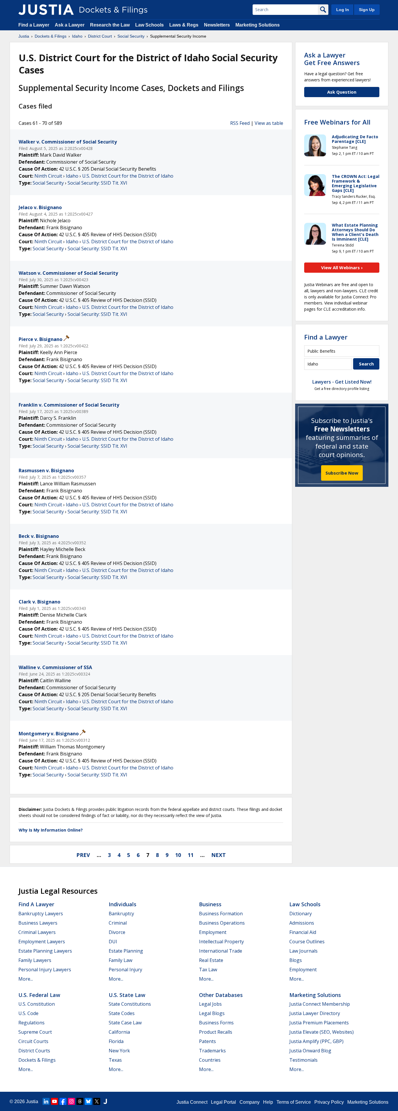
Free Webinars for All (337, 122)
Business (210, 904)
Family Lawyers (34, 960)
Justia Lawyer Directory (314, 1013)
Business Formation (221, 913)
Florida (116, 1041)
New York (119, 1050)
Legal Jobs (210, 1004)
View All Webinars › (342, 267)
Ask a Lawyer (70, 24)
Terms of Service (294, 1102)
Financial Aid (302, 932)
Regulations (31, 1022)
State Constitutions (130, 1004)
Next (218, 854)
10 (178, 854)
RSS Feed (240, 123)
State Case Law (125, 1022)
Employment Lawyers (41, 941)
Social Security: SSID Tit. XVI (97, 183)
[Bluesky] (88, 1101)
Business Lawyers (37, 923)
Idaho (72, 176)
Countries (210, 1060)
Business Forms (216, 1022)
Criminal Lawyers (37, 932)
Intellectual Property (221, 941)
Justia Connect (192, 1102)
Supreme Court (35, 1032)
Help (268, 1102)
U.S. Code (28, 1013)
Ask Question (341, 92)
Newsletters (217, 24)
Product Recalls (215, 1032)
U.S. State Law (127, 994)
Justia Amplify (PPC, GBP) (316, 1041)
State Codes (122, 1013)
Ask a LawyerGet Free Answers (332, 58)
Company (249, 1102)
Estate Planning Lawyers (45, 951)
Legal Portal (223, 1102)
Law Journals (303, 951)
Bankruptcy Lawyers (40, 913)
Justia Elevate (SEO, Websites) (321, 1032)
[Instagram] (71, 1101)
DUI (113, 941)
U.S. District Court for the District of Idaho (127, 176)
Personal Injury (125, 969)
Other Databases (221, 994)
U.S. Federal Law (39, 994)
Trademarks (212, 1050)
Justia (32, 1101)
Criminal (118, 923)
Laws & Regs (183, 24)
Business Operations (222, 923)
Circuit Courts (33, 1041)
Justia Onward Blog (310, 1050)
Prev (83, 854)
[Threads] (79, 1101)
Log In (342, 9)
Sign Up (367, 9)
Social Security (48, 183)
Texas (115, 1060)
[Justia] (46, 9)
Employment (212, 932)
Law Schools (149, 24)
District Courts (34, 1050)
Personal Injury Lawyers (44, 969)
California (119, 1032)
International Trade (220, 951)
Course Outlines (307, 941)
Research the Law (110, 24)
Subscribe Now (341, 473)
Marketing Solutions (257, 24)
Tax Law (208, 969)
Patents (207, 1041)
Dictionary (300, 913)
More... (25, 979)
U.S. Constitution (36, 1004)
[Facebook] (62, 1101)
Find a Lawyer (33, 24)
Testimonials (303, 1060)
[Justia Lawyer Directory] (105, 1101)
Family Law (120, 960)
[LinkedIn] (46, 1101)
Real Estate (211, 960)
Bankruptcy (121, 913)
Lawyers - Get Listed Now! (341, 382)
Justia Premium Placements (319, 1022)
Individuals (122, 904)
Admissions (301, 923)
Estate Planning (126, 951)
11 (190, 854)
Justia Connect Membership (319, 1004)
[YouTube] (54, 1101)
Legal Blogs (212, 1013)
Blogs (295, 960)
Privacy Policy (329, 1102)
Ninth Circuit (48, 176)
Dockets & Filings (37, 1060)
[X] (96, 1101)
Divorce (117, 932)
